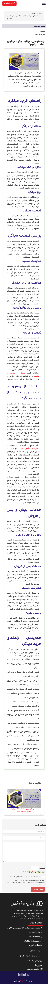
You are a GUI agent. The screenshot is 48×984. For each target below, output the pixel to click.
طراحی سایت (28, 981)
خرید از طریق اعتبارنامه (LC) (31, 956)
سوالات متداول (36, 951)
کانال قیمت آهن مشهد (29, 448)
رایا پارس (16, 981)
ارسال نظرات (38, 889)
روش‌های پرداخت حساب (32, 961)
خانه (40, 13)
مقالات (33, 13)
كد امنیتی (42, 868)
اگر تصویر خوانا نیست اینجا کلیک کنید (33, 872)
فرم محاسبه (8, 3)
